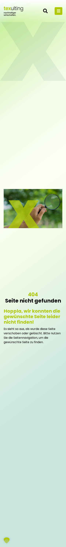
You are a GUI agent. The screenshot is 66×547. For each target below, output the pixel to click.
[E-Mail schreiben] (46, 11)
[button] (6, 540)
